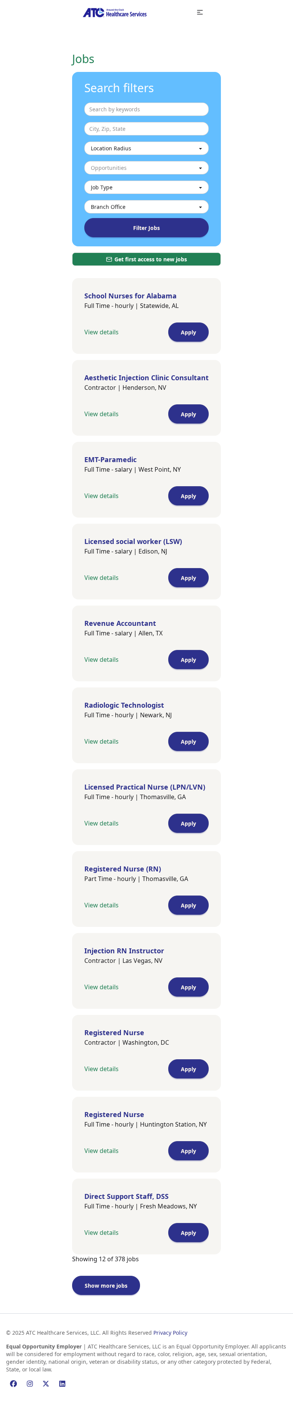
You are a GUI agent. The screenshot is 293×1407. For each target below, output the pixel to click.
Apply (188, 332)
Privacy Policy (170, 1332)
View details (101, 332)
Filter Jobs (146, 227)
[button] (200, 12)
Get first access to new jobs (150, 259)
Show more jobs (106, 1285)
